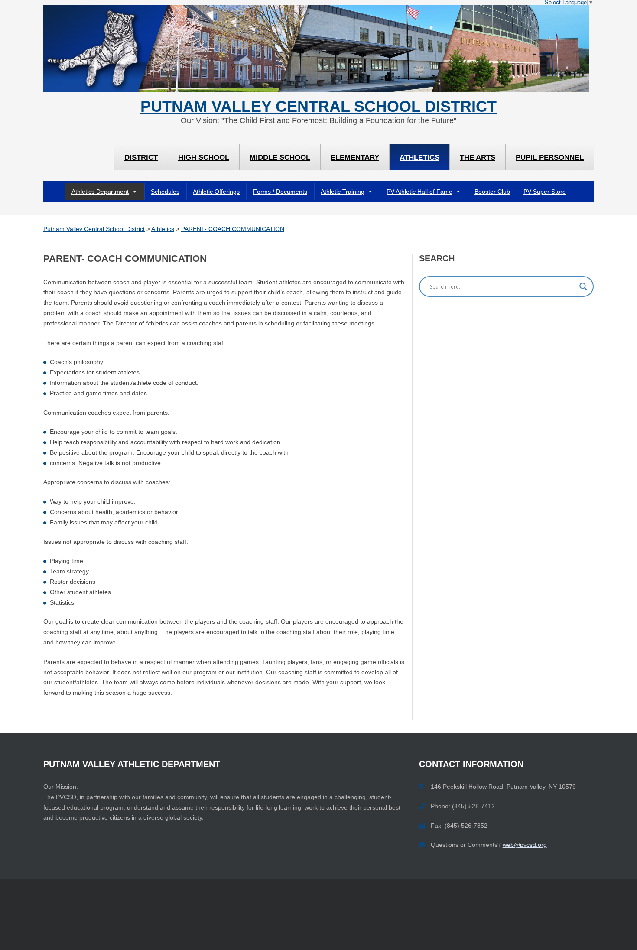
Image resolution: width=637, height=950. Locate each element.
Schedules (165, 191)
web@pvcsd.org (525, 844)
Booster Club (492, 191)
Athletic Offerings (216, 191)
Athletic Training (342, 191)
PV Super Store (544, 191)
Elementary (355, 157)
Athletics (419, 157)
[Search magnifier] (583, 286)
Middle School (280, 157)
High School (203, 157)
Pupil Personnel (550, 157)
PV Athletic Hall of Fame (419, 191)
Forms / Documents (280, 191)
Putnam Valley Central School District (318, 106)
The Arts (477, 157)
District (141, 157)
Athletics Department (100, 191)
